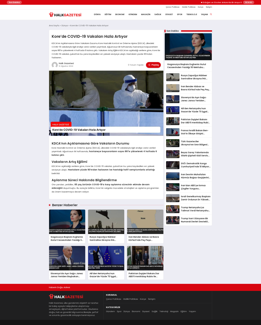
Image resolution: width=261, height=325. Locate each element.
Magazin (145, 14)
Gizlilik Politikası (188, 7)
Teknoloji (191, 14)
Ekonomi (119, 14)
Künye (200, 7)
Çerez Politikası (172, 7)
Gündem (132, 14)
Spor (179, 14)
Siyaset (169, 14)
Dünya (97, 14)
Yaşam (204, 14)
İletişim (209, 7)
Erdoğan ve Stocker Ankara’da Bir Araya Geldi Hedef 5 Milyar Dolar (225, 2)
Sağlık (157, 14)
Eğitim (108, 14)
